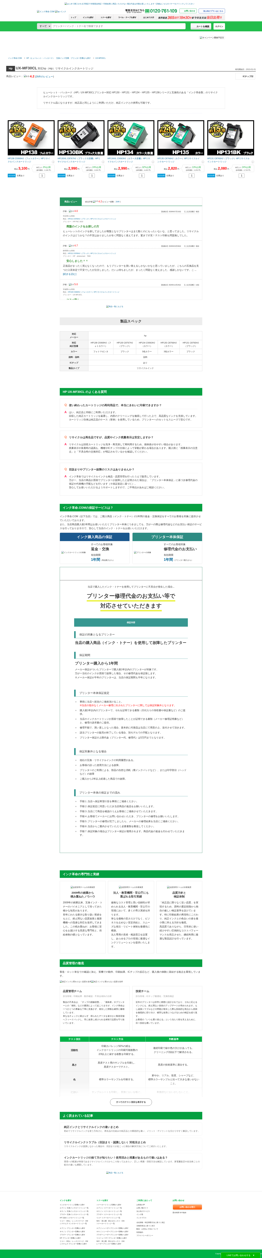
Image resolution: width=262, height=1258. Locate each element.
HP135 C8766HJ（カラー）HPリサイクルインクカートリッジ (178, 160)
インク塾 (139, 1214)
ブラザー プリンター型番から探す (72, 1235)
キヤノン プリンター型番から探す (72, 1231)
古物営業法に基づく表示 (145, 1226)
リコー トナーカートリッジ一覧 (108, 1218)
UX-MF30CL (100, 58)
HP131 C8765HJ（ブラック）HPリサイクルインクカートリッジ (228, 160)
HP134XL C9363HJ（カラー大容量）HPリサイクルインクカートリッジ (128, 160)
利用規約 (139, 1232)
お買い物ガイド (142, 1208)
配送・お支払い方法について (147, 1229)
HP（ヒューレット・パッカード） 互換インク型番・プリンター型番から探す (58, 58)
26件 (118, 202)
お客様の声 (140, 1205)
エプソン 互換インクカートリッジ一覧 (74, 1208)
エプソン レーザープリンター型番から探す (112, 1228)
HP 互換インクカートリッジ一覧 (72, 1218)
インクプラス (141, 1218)
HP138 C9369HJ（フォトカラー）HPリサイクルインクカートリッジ (29, 160)
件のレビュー (44, 76)
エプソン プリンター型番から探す (72, 1228)
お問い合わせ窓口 (187, 1207)
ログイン (219, 26)
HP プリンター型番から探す (70, 1238)
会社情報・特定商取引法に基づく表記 (150, 1222)
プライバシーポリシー (144, 1235)
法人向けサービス (143, 1211)
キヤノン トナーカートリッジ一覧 (109, 1211)
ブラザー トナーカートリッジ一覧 (109, 1214)
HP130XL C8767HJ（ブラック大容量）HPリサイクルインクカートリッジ (79, 160)
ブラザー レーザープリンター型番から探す (112, 1235)
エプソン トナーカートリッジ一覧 (109, 1208)
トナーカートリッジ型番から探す (108, 1205)
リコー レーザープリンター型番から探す (111, 1238)
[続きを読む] (69, 274)
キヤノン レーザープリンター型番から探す (112, 1231)
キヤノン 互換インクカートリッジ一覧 (74, 1211)
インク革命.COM (15, 58)
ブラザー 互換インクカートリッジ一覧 (74, 1214)
